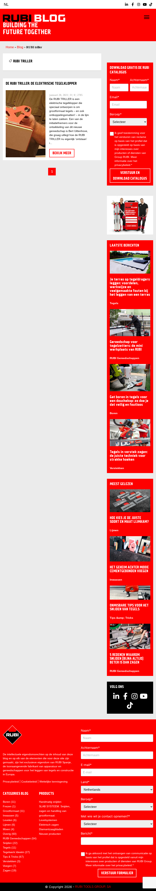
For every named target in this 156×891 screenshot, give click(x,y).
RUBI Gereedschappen (124, 358)
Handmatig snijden (50, 801)
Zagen (7, 870)
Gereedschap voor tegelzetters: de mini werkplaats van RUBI (126, 346)
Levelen (7, 820)
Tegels (114, 303)
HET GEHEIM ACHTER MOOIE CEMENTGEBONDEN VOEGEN (129, 569)
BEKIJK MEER (62, 153)
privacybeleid (124, 865)
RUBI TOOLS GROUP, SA (93, 886)
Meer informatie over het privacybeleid (126, 160)
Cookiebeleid (29, 781)
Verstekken (117, 468)
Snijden (7, 842)
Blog (20, 47)
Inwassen (116, 579)
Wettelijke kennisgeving (53, 781)
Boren (114, 413)
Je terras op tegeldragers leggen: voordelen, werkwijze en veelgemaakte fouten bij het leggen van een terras (130, 287)
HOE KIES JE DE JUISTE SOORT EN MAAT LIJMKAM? (129, 520)
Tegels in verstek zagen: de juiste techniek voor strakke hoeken (129, 456)
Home (10, 47)
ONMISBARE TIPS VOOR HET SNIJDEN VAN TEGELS (129, 607)
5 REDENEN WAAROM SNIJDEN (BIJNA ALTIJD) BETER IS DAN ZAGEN (126, 658)
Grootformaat (11, 810)
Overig (7, 833)
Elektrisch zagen (49, 824)
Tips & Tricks (10, 856)
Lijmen (114, 530)
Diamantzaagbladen (51, 829)
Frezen (7, 806)
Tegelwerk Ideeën (13, 852)
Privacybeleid (11, 781)
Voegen (7, 865)
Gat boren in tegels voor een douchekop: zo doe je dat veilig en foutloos (129, 401)
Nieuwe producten (50, 833)
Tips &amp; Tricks (121, 617)
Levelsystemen (48, 820)
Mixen (6, 829)
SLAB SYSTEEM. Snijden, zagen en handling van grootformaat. (54, 811)
